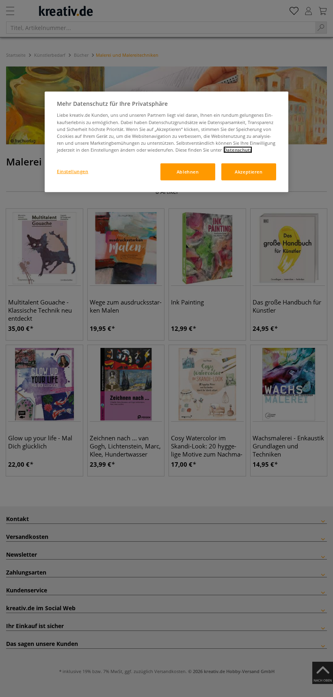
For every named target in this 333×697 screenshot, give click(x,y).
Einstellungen (72, 171)
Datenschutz (238, 150)
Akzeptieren (248, 172)
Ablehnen (188, 172)
